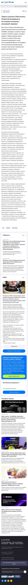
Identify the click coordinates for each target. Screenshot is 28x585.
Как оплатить (19, 543)
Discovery (15, 227)
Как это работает (17, 542)
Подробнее (14, 346)
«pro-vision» (6, 11)
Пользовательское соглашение (7, 559)
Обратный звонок (14, 392)
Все (23, 235)
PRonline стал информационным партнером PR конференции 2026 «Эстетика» (14, 262)
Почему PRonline (6, 542)
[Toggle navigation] (26, 2)
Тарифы (11, 543)
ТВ (3, 227)
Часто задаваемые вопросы (9, 388)
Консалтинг (4, 543)
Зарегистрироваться (14, 376)
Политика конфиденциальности (7, 557)
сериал (8, 227)
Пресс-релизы (9, 6)
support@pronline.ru (8, 553)
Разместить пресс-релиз (14, 351)
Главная (3, 6)
